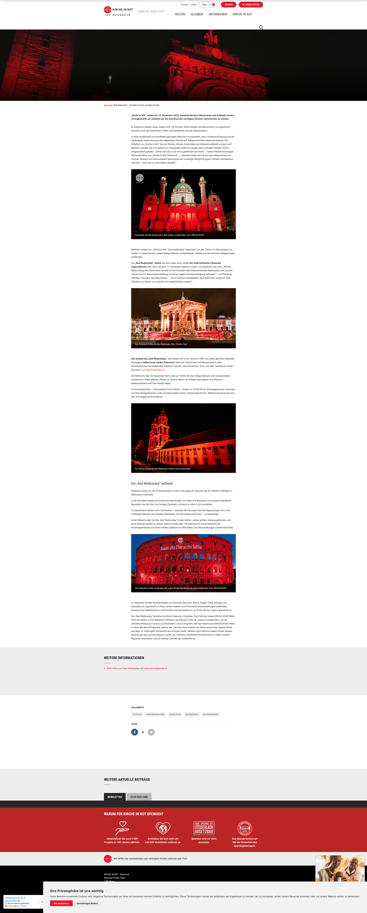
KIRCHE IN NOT (242, 14)
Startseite (108, 105)
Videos (194, 4)
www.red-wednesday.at (152, 369)
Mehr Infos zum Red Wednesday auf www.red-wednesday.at (137, 668)
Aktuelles (137, 714)
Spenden (229, 4)
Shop (204, 4)
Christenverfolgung (155, 714)
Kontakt (184, 4)
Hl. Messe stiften (250, 4)
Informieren (218, 14)
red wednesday (192, 714)
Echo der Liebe (139, 796)
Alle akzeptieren (61, 903)
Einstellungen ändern (87, 903)
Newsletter (115, 796)
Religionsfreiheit (210, 714)
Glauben (197, 14)
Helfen (180, 14)
